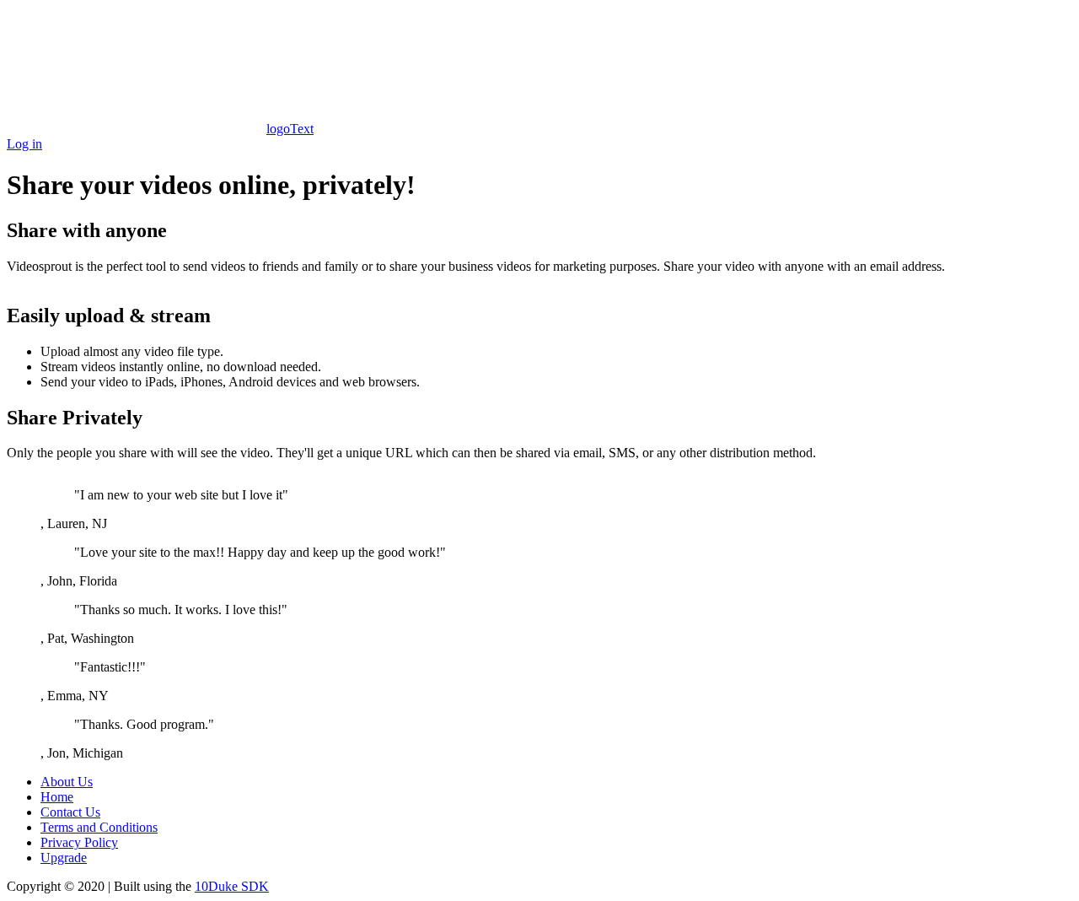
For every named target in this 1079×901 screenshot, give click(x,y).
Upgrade (63, 857)
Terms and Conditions (99, 827)
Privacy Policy (79, 842)
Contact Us (70, 812)
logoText (290, 128)
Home (56, 797)
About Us (66, 781)
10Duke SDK (232, 886)
